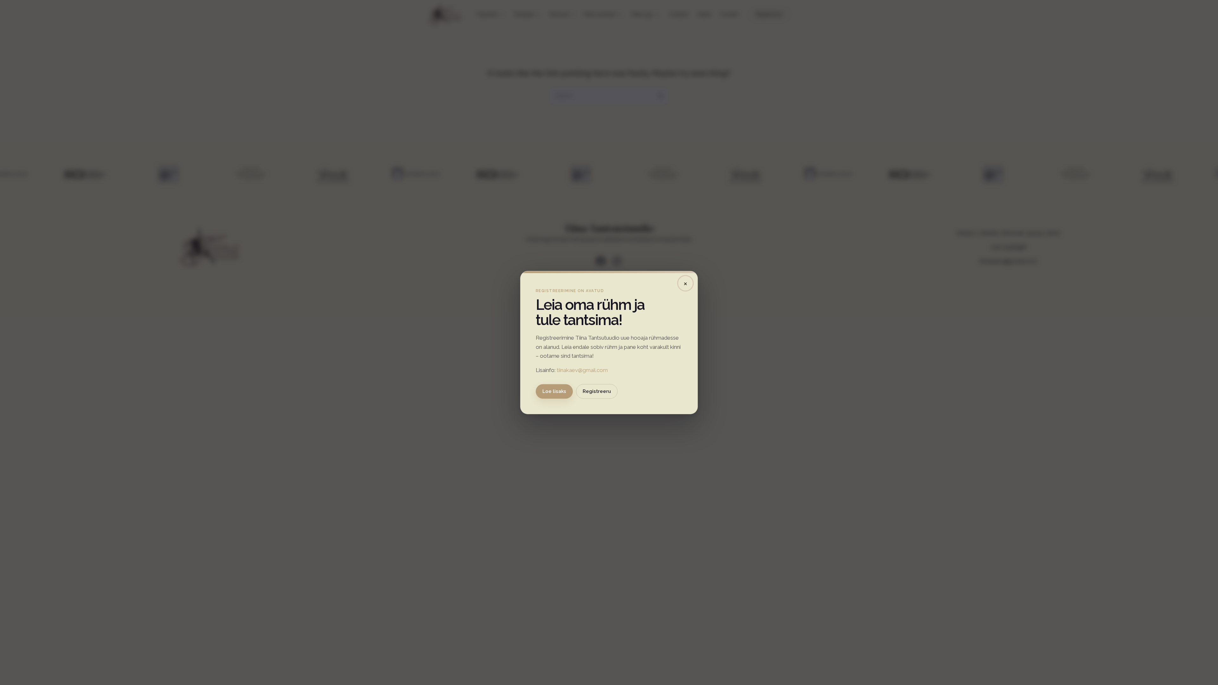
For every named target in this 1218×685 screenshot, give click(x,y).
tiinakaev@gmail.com (582, 370)
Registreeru (597, 391)
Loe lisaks (554, 391)
